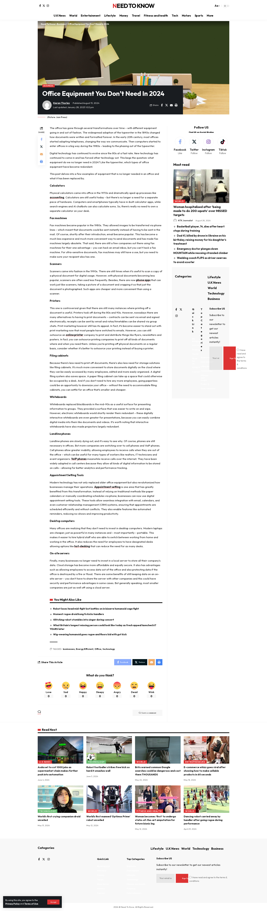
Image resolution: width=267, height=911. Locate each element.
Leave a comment (149, 713)
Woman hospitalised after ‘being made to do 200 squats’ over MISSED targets (200, 211)
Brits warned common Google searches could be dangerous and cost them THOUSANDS (158, 771)
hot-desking (82, 546)
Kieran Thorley (61, 103)
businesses (69, 649)
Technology (216, 293)
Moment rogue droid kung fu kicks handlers (78, 614)
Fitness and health (149, 811)
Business (48, 86)
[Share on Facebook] (162, 105)
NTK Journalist (185, 220)
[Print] (176, 105)
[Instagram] (48, 5)
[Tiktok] (222, 146)
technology (109, 649)
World (179, 201)
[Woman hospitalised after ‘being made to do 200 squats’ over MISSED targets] (201, 186)
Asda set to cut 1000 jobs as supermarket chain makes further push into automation (58, 771)
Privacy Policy (12, 903)
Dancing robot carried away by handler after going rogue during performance (203, 820)
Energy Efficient (84, 649)
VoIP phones (79, 458)
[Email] (171, 105)
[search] (210, 5)
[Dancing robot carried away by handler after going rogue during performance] (206, 799)
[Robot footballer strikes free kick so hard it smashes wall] (109, 750)
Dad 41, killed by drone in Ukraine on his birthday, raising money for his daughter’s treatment (199, 239)
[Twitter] (44, 5)
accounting (57, 197)
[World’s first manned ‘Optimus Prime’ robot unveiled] (109, 799)
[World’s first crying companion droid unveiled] (60, 799)
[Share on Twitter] (166, 105)
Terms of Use (31, 903)
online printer (74, 334)
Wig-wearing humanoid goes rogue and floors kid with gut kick (90, 634)
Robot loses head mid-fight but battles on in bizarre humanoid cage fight (96, 608)
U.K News (214, 282)
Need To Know (133, 5)
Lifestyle (214, 277)
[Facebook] (40, 5)
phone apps (143, 280)
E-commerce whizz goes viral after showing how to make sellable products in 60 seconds (205, 771)
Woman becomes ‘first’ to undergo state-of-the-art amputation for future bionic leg (155, 820)
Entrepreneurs (195, 762)
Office (98, 649)
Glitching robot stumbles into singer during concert (83, 619)
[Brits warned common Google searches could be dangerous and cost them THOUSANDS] (158, 750)
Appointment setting (107, 486)
